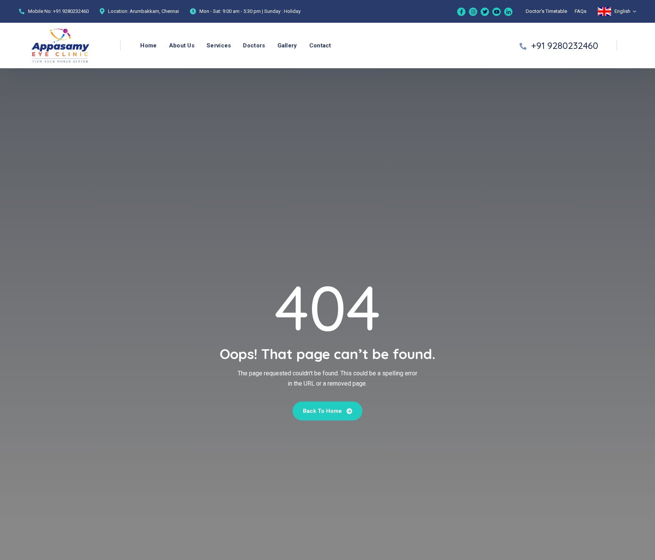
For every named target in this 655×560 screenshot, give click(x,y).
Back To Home (323, 411)
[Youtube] (496, 12)
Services (219, 45)
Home (148, 45)
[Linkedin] (508, 12)
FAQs (580, 11)
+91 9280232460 (71, 11)
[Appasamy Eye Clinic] (45, 45)
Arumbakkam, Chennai (154, 11)
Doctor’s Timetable (546, 11)
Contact (320, 45)
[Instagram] (473, 12)
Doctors (254, 45)
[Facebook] (461, 12)
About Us (181, 45)
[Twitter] (485, 12)
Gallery (287, 45)
